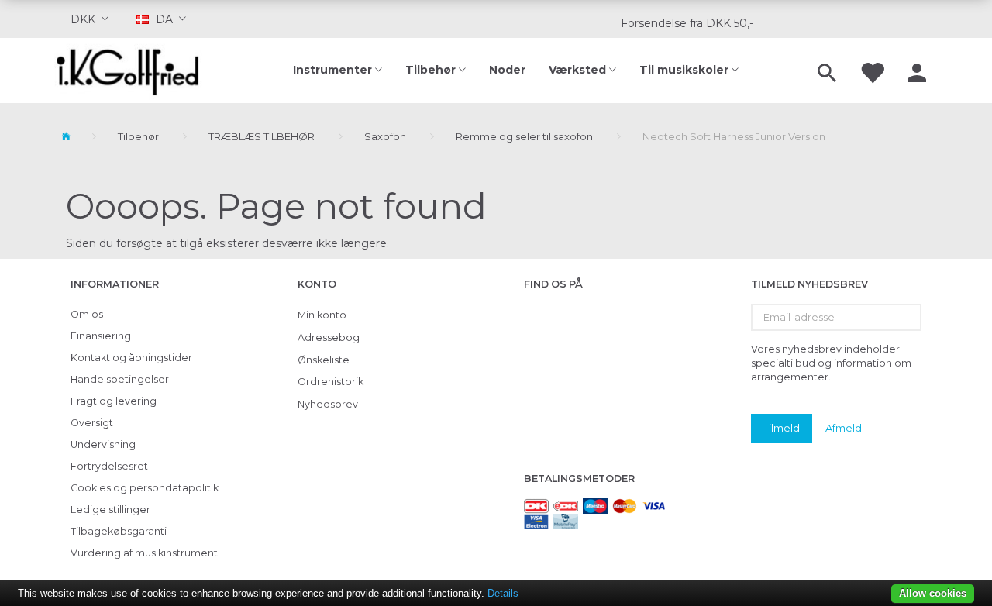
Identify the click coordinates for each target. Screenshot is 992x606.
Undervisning (103, 444)
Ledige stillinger (110, 509)
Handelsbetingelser (120, 379)
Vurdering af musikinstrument (144, 553)
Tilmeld (781, 428)
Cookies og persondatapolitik (145, 488)
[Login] (917, 70)
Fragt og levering (114, 401)
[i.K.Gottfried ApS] (133, 70)
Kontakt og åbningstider (131, 357)
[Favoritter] (872, 70)
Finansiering (101, 336)
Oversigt (92, 423)
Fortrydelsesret (109, 466)
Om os (87, 314)
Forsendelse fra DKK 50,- (687, 23)
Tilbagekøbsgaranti (119, 531)
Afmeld (843, 428)
